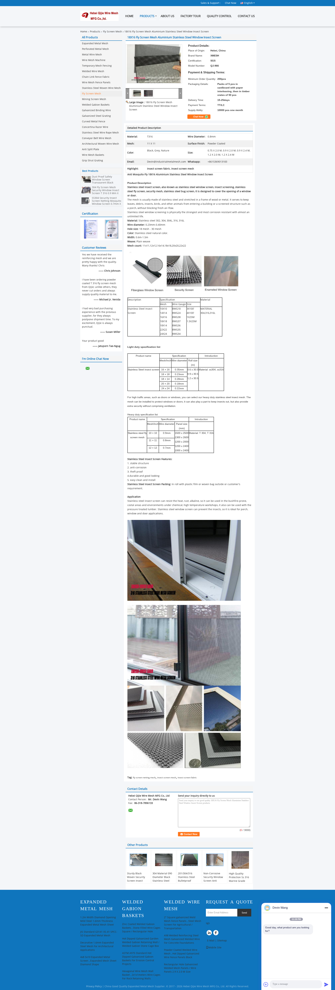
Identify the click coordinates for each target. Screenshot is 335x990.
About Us (167, 16)
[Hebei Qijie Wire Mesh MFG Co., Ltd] (127, 93)
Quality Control (219, 16)
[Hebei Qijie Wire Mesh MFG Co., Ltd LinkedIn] (209, 933)
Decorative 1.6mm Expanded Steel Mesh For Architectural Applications (97, 946)
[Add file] (265, 984)
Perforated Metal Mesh (95, 49)
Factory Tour (191, 16)
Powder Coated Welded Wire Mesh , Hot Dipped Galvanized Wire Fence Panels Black (181, 954)
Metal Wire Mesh (92, 54)
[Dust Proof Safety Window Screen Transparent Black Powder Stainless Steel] (86, 179)
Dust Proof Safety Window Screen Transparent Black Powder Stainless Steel (105, 181)
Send (244, 912)
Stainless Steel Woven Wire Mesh (101, 88)
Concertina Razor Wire (95, 127)
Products (147, 16)
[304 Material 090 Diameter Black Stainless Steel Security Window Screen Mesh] (164, 860)
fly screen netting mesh (144, 777)
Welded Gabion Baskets (96, 104)
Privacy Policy (94, 986)
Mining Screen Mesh (94, 99)
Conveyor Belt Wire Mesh (96, 138)
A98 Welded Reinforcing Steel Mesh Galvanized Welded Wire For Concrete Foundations (182, 939)
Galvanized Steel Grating (96, 115)
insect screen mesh (166, 777)
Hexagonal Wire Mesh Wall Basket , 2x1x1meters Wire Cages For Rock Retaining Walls (141, 975)
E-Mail (210, 940)
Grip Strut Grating (92, 160)
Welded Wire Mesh (93, 71)
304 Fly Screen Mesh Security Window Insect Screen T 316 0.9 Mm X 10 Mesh (105, 192)
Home (129, 16)
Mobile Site (214, 947)
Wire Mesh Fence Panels (96, 82)
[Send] (326, 984)
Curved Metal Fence (93, 121)
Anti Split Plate (90, 149)
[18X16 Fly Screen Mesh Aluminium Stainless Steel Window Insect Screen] (154, 63)
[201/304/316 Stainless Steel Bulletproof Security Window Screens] (189, 860)
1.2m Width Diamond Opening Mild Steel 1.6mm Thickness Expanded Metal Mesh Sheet (98, 921)
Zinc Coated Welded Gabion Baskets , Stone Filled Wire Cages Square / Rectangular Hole (141, 928)
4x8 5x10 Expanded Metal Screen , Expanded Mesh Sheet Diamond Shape (98, 961)
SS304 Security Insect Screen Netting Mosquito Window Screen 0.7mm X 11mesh (106, 202)
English (248, 3)
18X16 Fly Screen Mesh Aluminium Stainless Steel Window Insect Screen (153, 106)
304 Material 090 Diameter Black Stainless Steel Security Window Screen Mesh (162, 881)
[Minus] (326, 908)
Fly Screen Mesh (112, 31)
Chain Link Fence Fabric (96, 76)
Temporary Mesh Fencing (97, 65)
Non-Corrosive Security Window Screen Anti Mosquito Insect (213, 879)
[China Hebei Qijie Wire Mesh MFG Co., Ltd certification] (90, 229)
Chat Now (230, 3)
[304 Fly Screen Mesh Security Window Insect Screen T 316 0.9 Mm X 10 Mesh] (86, 190)
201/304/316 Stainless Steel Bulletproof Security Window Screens (188, 881)
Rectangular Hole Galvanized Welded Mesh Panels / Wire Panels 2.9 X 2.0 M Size (181, 968)
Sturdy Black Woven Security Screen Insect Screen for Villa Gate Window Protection (136, 882)
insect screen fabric (187, 777)
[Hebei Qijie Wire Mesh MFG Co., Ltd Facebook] (216, 933)
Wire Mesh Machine (93, 60)
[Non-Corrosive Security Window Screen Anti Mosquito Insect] (215, 860)
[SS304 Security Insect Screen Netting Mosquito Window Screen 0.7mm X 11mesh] (86, 200)
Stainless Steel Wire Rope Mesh (100, 132)
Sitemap (222, 940)
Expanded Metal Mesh (95, 43)
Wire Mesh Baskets (93, 155)
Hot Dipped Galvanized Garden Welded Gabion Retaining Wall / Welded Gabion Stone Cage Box (140, 942)
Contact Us (246, 16)
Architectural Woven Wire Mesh (100, 143)
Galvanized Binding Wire (96, 110)
